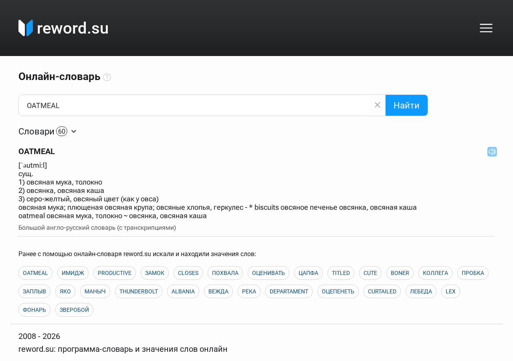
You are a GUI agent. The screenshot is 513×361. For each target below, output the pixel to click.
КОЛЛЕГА (435, 273)
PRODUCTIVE (114, 273)
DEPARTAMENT (289, 291)
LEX (451, 291)
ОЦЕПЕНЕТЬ (338, 291)
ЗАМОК (154, 273)
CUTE (370, 273)
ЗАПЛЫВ (34, 291)
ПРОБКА (473, 273)
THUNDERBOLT (138, 291)
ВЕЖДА (218, 291)
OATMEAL (35, 273)
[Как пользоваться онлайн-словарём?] (107, 77)
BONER (400, 273)
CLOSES (188, 273)
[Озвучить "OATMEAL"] (490, 151)
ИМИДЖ (73, 273)
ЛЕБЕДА (421, 291)
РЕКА (249, 291)
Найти (407, 105)
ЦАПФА (308, 273)
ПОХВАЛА (225, 273)
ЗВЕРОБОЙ (74, 310)
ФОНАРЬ (34, 310)
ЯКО (65, 291)
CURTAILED (382, 291)
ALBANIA (183, 291)
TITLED (341, 273)
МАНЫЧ (95, 291)
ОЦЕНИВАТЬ (268, 273)
